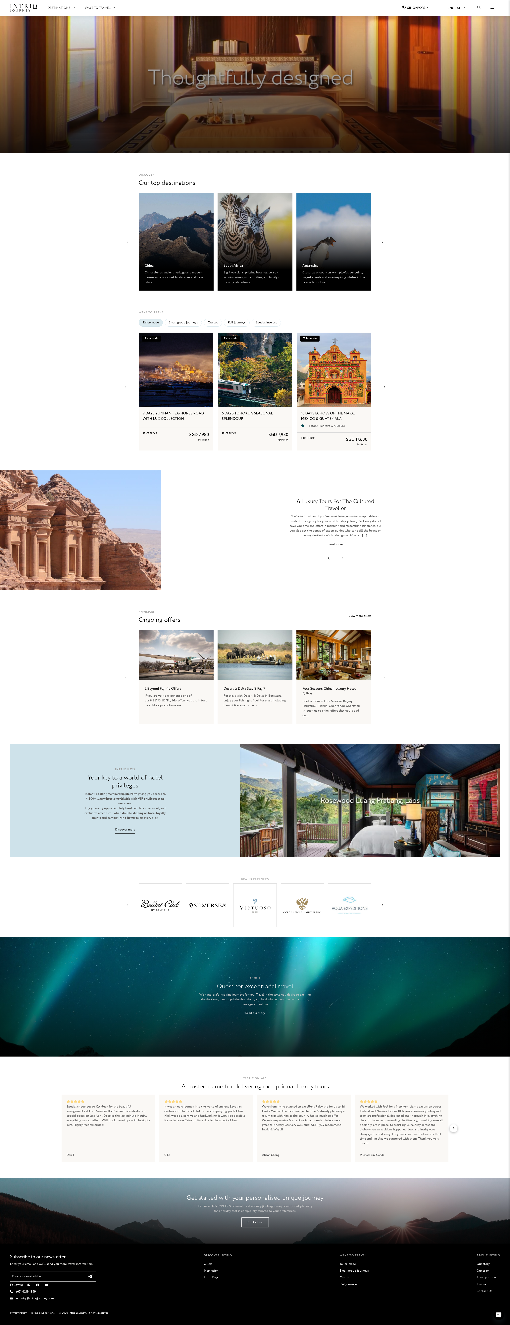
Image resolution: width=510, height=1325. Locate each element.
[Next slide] (384, 677)
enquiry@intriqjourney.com (270, 1206)
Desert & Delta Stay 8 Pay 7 (244, 688)
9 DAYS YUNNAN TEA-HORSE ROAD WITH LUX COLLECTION (173, 416)
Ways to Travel (98, 8)
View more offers (359, 616)
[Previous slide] (125, 677)
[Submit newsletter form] (90, 1276)
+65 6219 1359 (221, 1206)
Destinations (59, 8)
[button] (127, 242)
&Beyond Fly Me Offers (163, 688)
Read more (336, 544)
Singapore (416, 8)
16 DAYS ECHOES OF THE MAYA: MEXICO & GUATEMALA (328, 416)
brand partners (255, 879)
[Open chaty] (498, 1314)
